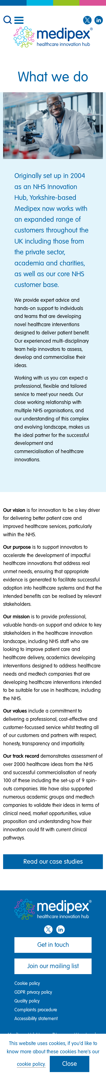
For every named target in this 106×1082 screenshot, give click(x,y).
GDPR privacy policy (33, 992)
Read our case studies (53, 861)
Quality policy (27, 1001)
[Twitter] (87, 20)
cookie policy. (31, 1064)
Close (69, 1064)
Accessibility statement (36, 1018)
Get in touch (53, 945)
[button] (7, 19)
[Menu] (19, 20)
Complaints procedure (35, 1009)
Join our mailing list (53, 966)
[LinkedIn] (98, 20)
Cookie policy (27, 983)
